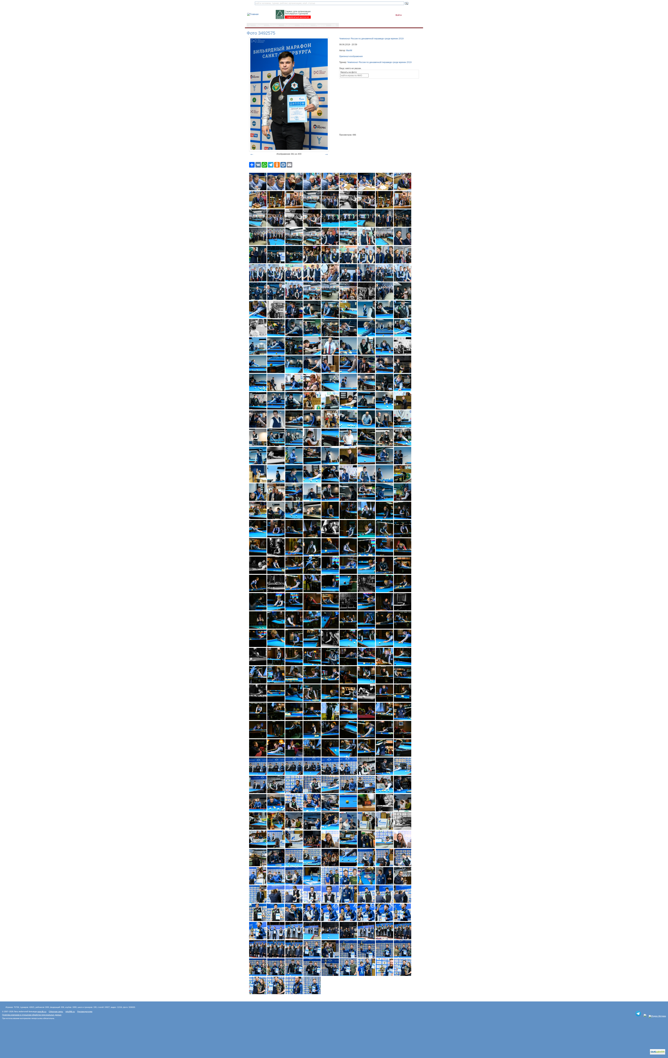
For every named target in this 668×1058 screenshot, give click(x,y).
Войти (399, 15)
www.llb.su (41, 1011)
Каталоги (305, 25)
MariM (349, 50)
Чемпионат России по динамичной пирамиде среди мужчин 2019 (371, 38)
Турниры (274, 25)
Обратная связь (56, 1011)
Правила (321, 25)
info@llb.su (70, 1011)
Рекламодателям (84, 1011)
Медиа (260, 25)
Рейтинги (289, 25)
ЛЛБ (333, 25)
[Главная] (253, 14)
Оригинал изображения (351, 56)
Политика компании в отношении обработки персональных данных (31, 1015)
